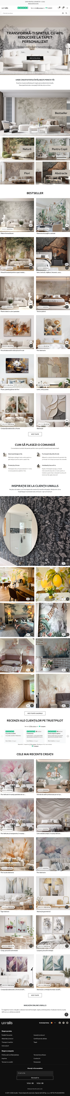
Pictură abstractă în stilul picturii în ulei (12, 350)
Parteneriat (37, 1062)
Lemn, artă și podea (42, 389)
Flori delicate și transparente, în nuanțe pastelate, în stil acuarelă (13, 833)
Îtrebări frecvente (7, 1035)
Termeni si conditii (7, 1062)
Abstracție (40, 428)
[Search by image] (63, 13)
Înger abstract (5, 911)
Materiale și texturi (7, 1038)
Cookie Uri (37, 1058)
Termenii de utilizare (40, 1055)
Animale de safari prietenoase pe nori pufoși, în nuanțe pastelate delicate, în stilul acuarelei (49, 794)
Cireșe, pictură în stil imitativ (9, 950)
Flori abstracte (41, 350)
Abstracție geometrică (43, 911)
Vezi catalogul (35, 58)
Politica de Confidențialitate (10, 1055)
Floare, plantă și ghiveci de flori (10, 389)
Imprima (4, 1058)
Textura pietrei (41, 311)
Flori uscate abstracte (7, 872)
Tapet (35, 1042)
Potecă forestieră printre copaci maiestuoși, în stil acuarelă (13, 272)
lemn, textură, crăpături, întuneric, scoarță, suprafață (49, 272)
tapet (38, 1009)
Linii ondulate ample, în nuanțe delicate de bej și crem (49, 833)
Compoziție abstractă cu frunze (10, 428)
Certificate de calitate (40, 1038)
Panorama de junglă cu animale (46, 233)
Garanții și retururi (39, 1035)
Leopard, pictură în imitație (45, 950)
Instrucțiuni (5, 1046)
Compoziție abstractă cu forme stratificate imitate (13, 989)
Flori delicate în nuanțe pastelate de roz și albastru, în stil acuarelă (13, 794)
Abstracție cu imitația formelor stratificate (49, 989)
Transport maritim (7, 1042)
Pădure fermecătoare (7, 233)
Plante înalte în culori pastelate (10, 311)
